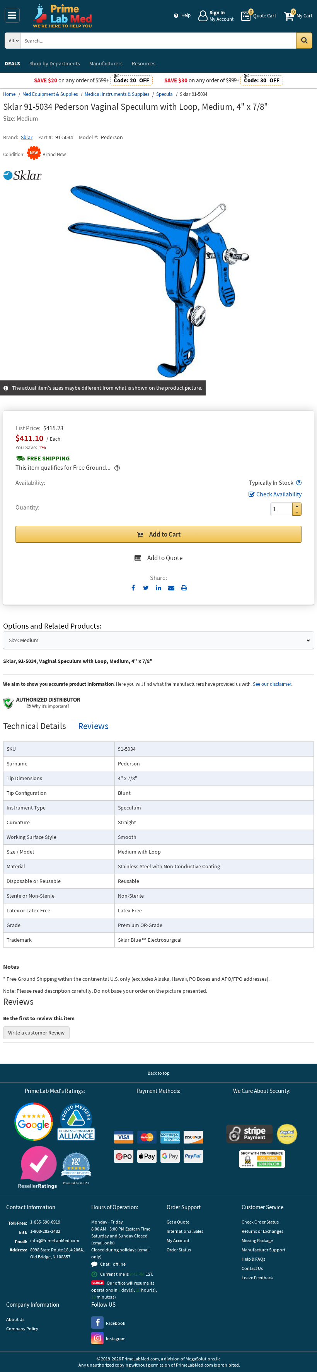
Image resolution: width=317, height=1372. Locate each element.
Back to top (159, 1073)
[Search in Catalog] (304, 40)
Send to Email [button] (171, 588)
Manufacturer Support (263, 1250)
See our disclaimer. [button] (272, 684)
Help (186, 15)
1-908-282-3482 (45, 1231)
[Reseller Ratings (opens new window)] (37, 1168)
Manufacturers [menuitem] (106, 63)
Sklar (26, 137)
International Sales (185, 1231)
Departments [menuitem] (54, 63)
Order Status (179, 1250)
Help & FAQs (253, 1259)
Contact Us (252, 1268)
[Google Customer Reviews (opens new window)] (33, 1123)
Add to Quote (164, 558)
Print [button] (184, 587)
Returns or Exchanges (262, 1231)
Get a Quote (178, 1222)
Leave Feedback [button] (257, 1277)
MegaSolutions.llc (203, 1359)
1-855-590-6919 (45, 1222)
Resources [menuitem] (143, 63)
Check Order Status (260, 1222)
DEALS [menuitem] (12, 63)
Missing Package (257, 1240)
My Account (178, 1240)
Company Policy (22, 1328)
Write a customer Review (36, 1032)
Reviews (93, 725)
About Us (15, 1319)
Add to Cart (165, 534)
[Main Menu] (12, 15)
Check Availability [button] (279, 494)
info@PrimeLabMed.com (54, 1240)
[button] (298, 482)
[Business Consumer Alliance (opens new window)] (76, 1122)
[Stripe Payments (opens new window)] (249, 1135)
